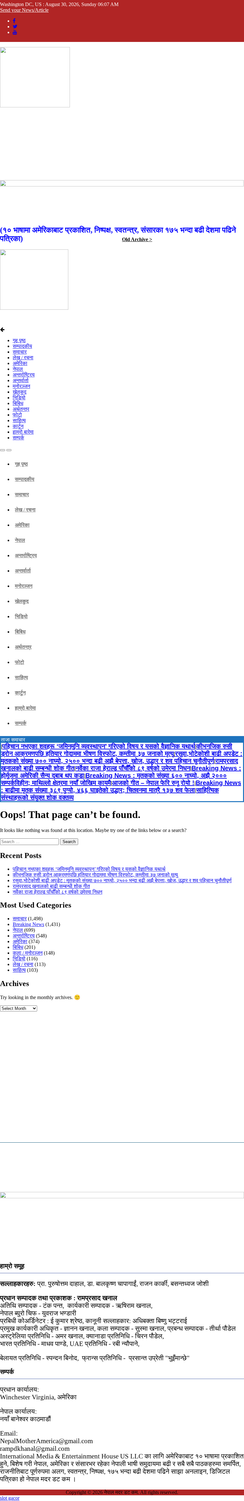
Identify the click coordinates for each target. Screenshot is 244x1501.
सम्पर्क (18, 437)
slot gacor (9, 1498)
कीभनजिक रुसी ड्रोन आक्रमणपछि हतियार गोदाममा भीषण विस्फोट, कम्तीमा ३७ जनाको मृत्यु (116, 750)
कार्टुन (18, 426)
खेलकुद (19, 392)
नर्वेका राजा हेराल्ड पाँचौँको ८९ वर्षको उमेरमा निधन (133, 768)
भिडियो (19, 397)
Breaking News (28, 924)
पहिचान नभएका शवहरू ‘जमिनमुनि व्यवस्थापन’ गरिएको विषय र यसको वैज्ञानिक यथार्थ (98, 746)
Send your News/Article (24, 10)
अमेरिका (20, 363)
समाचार (20, 352)
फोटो (17, 414)
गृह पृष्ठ (19, 340)
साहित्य (19, 420)
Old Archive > (137, 239)
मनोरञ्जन (21, 386)
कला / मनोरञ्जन (28, 953)
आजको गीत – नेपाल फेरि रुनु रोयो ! (153, 782)
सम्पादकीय (22, 346)
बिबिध (18, 403)
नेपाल (18, 369)
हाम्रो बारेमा (23, 432)
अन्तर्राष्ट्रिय (24, 374)
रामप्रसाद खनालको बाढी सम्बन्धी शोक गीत (51, 886)
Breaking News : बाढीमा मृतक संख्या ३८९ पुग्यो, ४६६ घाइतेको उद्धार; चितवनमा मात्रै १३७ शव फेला (121, 786)
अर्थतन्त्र (21, 409)
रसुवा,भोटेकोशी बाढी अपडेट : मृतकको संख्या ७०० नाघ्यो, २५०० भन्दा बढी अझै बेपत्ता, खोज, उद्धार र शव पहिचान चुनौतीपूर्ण (121, 757)
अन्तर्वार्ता (21, 380)
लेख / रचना (23, 357)
